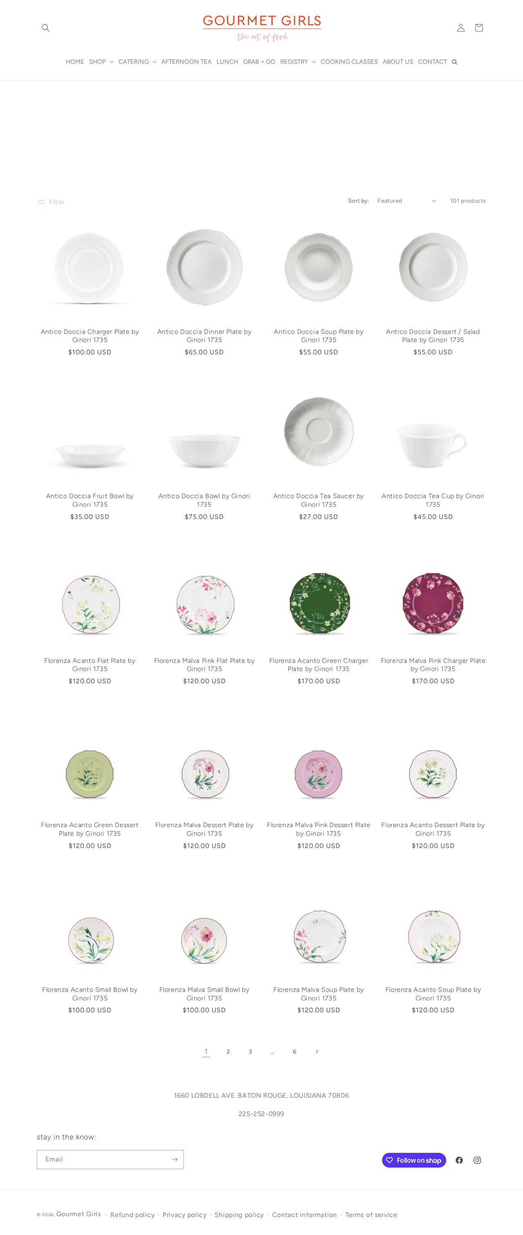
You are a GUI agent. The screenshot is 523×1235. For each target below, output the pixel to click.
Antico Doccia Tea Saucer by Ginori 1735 (318, 500)
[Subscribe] (174, 1159)
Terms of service (371, 1215)
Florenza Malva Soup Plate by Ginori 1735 (318, 994)
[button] (46, 28)
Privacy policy (185, 1215)
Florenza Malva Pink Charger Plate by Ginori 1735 (433, 665)
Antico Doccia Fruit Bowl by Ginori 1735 (90, 500)
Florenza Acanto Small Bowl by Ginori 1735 (89, 994)
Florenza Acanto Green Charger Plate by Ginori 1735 (318, 665)
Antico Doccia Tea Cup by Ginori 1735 (433, 500)
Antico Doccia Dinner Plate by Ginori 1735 (204, 336)
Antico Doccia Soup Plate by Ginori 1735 (318, 336)
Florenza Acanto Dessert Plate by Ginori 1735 (433, 829)
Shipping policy (239, 1215)
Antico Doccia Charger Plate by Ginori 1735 (90, 336)
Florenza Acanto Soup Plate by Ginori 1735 (433, 994)
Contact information (304, 1215)
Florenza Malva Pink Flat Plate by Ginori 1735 (204, 665)
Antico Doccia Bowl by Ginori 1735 (204, 500)
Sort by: (358, 200)
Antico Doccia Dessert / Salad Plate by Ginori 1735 (433, 336)
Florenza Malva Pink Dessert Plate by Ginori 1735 (319, 829)
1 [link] (206, 1051)
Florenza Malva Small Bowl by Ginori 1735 (204, 994)
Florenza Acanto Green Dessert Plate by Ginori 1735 (90, 829)
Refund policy (132, 1215)
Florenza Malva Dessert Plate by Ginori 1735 (204, 829)
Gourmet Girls (78, 1214)
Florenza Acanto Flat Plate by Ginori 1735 (89, 665)
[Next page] (317, 1051)
